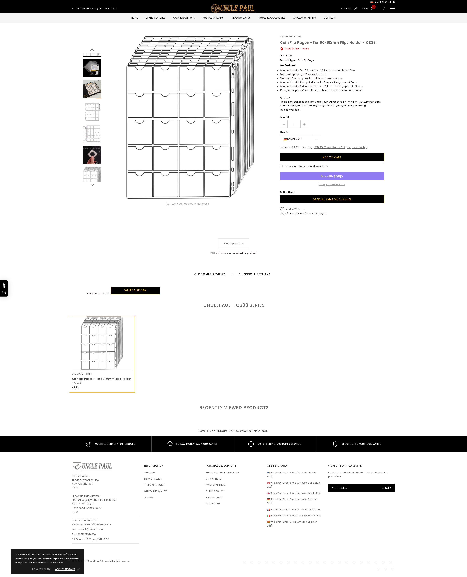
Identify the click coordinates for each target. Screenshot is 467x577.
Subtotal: (285, 147)
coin (309, 213)
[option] (190, 117)
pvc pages (320, 213)
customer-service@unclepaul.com (92, 524)
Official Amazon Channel (332, 199)
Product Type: (288, 60)
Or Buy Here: (287, 192)
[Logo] (233, 8)
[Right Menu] (392, 8)
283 (213, 253)
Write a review (135, 290)
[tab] (233, 407)
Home (202, 430)
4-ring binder (296, 213)
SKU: (282, 55)
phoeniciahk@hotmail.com (88, 529)
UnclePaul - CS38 (291, 36)
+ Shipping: (306, 147)
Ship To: (284, 132)
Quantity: (285, 117)
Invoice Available (290, 109)
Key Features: (288, 65)
